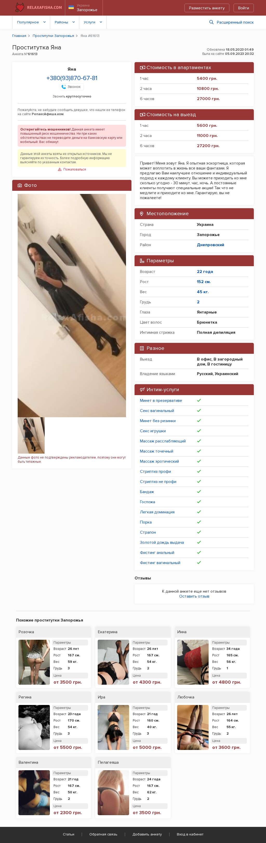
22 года (205, 271)
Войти (243, 8)
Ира (101, 697)
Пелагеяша (108, 762)
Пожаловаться (74, 169)
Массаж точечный (156, 451)
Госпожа (147, 502)
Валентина (28, 762)
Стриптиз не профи (158, 481)
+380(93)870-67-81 (71, 78)
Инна (182, 632)
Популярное (28, 22)
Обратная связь (103, 834)
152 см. (204, 281)
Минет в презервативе (161, 400)
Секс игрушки (153, 431)
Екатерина (107, 632)
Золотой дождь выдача (162, 542)
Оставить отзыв (194, 596)
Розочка (26, 632)
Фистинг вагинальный (160, 562)
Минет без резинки (158, 420)
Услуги (89, 22)
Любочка (185, 697)
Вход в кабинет (190, 834)
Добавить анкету (147, 834)
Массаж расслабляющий (163, 441)
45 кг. (203, 292)
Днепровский (210, 244)
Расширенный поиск (235, 22)
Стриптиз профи (155, 471)
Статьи (68, 834)
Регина (25, 697)
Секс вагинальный (157, 410)
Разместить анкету (207, 8)
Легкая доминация (157, 512)
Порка (146, 522)
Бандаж (147, 491)
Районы (61, 22)
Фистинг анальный (157, 552)
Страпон (148, 532)
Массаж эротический (159, 461)
